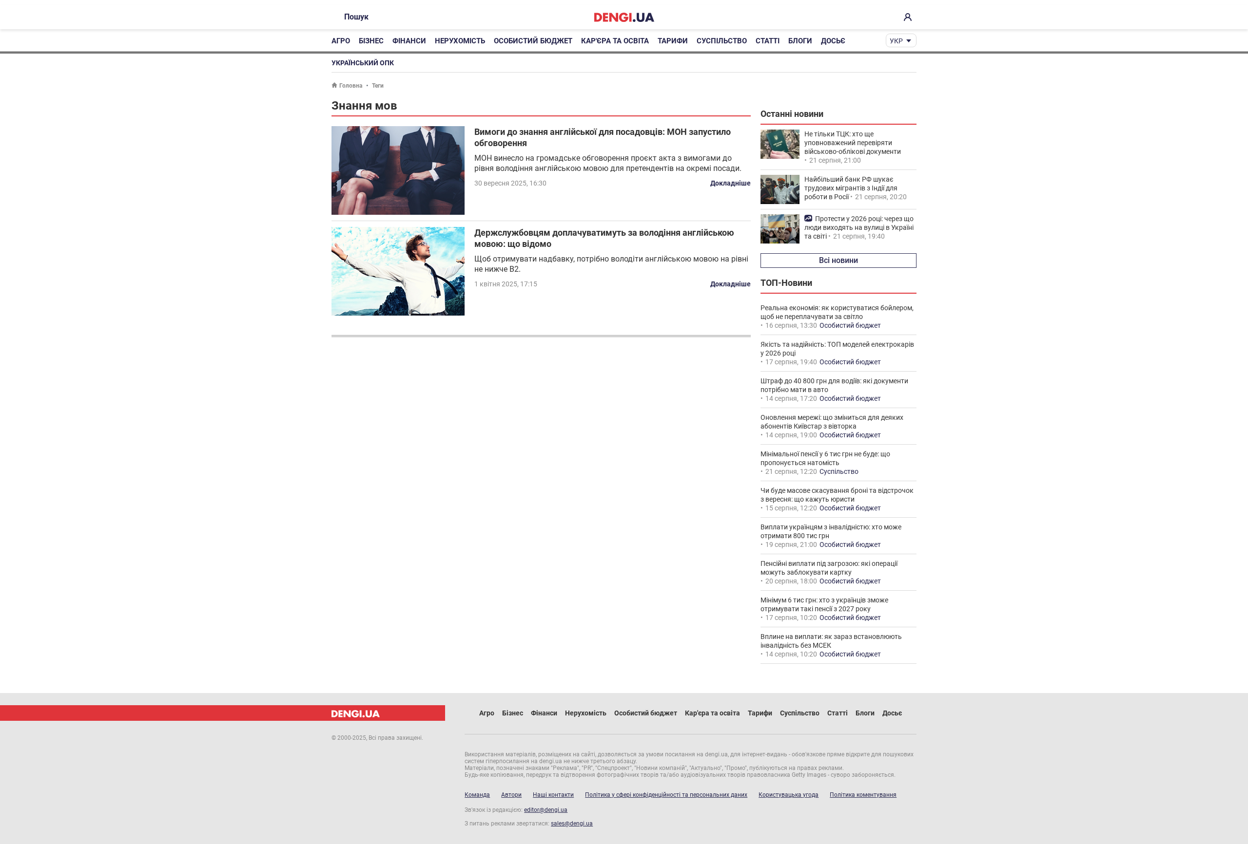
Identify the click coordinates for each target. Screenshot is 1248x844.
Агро (341, 41)
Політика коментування (863, 794)
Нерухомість (460, 41)
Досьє (833, 41)
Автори (511, 794)
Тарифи (673, 41)
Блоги (800, 41)
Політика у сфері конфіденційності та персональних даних (666, 794)
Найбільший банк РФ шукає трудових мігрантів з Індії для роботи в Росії (850, 188)
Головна (350, 85)
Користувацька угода (789, 794)
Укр (896, 41)
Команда (477, 794)
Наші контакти (553, 794)
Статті (768, 41)
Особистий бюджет (533, 41)
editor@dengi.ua (545, 809)
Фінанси (409, 41)
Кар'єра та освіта (615, 41)
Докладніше (730, 183)
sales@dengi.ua (572, 823)
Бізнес (371, 41)
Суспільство (722, 41)
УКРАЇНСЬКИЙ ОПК (363, 63)
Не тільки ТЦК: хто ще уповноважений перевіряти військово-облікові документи (852, 142)
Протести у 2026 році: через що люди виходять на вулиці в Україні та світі (859, 227)
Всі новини (838, 260)
